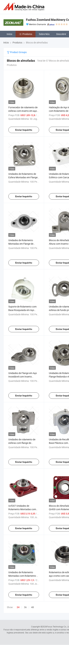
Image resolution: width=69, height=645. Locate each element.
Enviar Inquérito (23, 130)
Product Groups (18, 52)
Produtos (27, 34)
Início (9, 34)
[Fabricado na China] (24, 6)
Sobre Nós (44, 34)
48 (32, 607)
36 (25, 607)
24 (18, 607)
